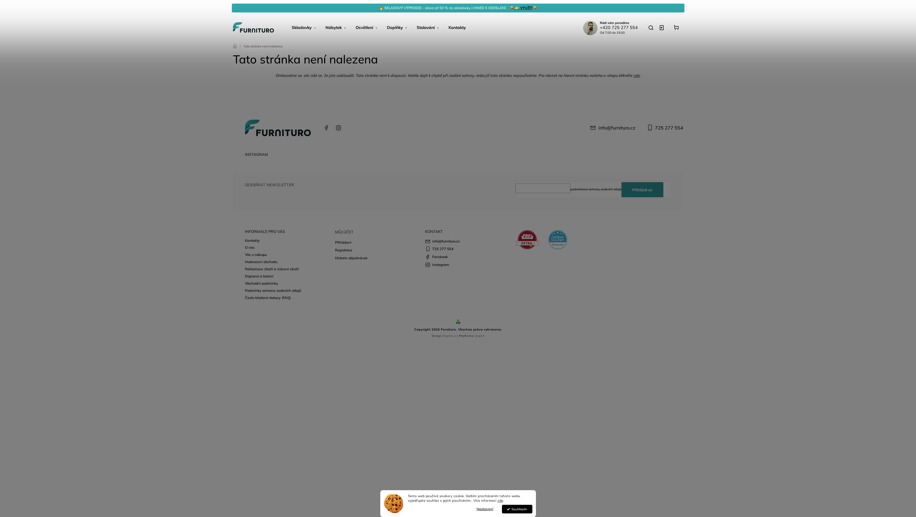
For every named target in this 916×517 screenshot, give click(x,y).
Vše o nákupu (256, 255)
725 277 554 (669, 128)
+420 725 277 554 (619, 27)
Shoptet (479, 335)
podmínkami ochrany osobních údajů (595, 189)
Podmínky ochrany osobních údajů (273, 290)
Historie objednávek (351, 258)
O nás (250, 247)
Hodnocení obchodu (261, 262)
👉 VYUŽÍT (523, 8)
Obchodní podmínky (261, 283)
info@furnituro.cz (616, 128)
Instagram (338, 127)
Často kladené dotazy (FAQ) (268, 298)
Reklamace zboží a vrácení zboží (272, 269)
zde (500, 500)
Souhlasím (519, 509)
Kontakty (252, 240)
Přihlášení (343, 242)
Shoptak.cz (449, 335)
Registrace (343, 250)
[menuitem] (304, 27)
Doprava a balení (259, 276)
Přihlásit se (642, 189)
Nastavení (485, 509)
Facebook (326, 127)
